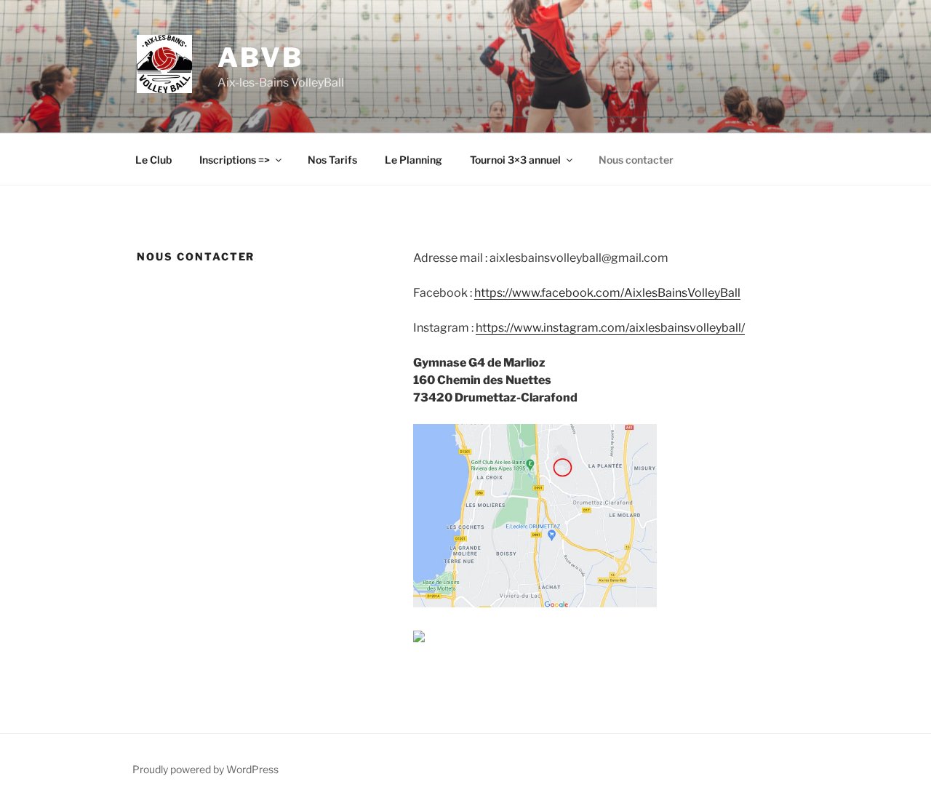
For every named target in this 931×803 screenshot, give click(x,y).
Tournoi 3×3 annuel (515, 159)
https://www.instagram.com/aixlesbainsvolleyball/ (610, 328)
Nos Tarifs (332, 159)
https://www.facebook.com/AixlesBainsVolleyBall (607, 293)
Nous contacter (636, 159)
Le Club (153, 159)
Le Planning (413, 159)
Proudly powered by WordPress (205, 769)
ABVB (260, 57)
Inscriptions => (234, 159)
